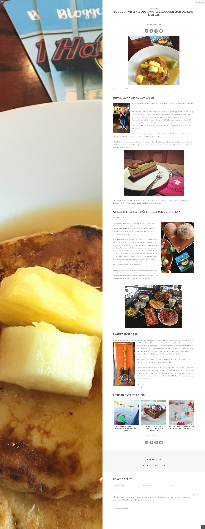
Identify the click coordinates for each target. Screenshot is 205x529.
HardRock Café (143, 117)
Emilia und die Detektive (153, 112)
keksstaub (154, 459)
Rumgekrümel (154, 9)
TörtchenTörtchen (137, 120)
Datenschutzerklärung (147, 500)
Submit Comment (122, 508)
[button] (146, 31)
